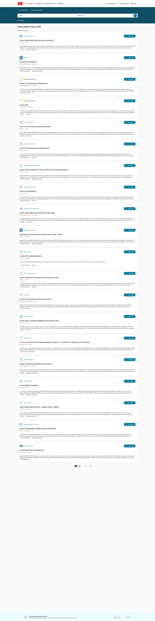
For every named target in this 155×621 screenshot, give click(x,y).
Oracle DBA (23, 105)
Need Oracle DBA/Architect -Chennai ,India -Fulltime (39, 407)
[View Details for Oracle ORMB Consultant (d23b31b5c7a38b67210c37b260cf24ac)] (77, 388)
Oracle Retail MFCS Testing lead (31, 450)
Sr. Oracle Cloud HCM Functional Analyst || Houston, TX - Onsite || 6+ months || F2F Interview (54, 342)
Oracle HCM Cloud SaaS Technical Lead (34, 148)
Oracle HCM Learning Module (30, 256)
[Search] (135, 15)
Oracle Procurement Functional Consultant (35, 299)
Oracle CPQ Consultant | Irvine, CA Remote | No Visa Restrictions (43, 170)
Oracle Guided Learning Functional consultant (36, 40)
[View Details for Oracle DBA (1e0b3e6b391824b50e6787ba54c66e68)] (77, 107)
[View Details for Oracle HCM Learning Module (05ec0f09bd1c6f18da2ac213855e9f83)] (77, 258)
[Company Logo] (21, 36)
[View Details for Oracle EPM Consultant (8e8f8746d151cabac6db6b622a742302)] (77, 64)
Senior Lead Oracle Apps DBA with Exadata (35, 364)
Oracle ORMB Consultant (28, 385)
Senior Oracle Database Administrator (33, 83)
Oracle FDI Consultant (27, 191)
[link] (64, 466)
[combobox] (45, 16)
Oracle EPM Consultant (28, 62)
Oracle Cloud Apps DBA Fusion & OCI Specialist (37, 213)
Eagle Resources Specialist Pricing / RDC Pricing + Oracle (41, 234)
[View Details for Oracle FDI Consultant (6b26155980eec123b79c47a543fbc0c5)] (77, 193)
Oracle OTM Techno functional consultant (35, 126)
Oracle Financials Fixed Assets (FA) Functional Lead (38, 277)
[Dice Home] (20, 3)
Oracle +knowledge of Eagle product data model (37, 428)
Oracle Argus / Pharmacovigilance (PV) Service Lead (39, 321)
